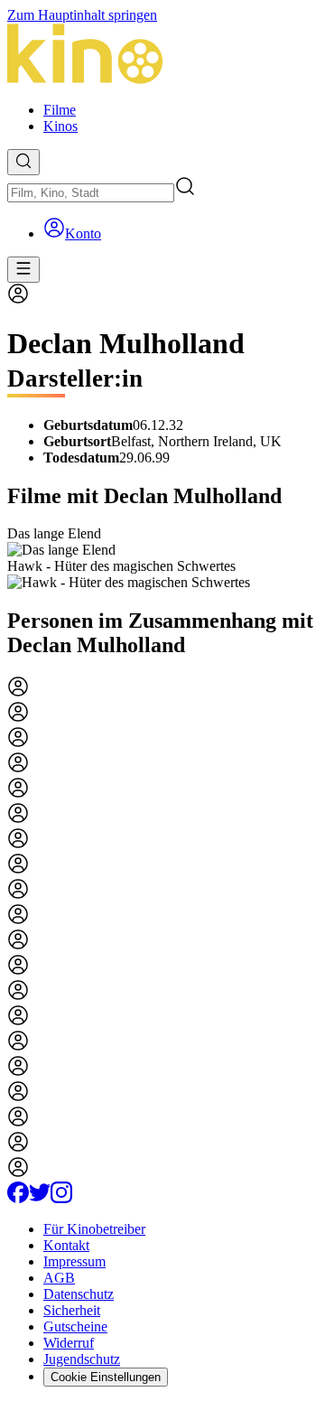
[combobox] (90, 192)
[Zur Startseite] (162, 55)
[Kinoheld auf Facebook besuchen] (18, 1198)
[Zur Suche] (23, 162)
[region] (162, 558)
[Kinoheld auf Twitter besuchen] (40, 1198)
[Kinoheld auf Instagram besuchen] (61, 1198)
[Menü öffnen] (23, 270)
